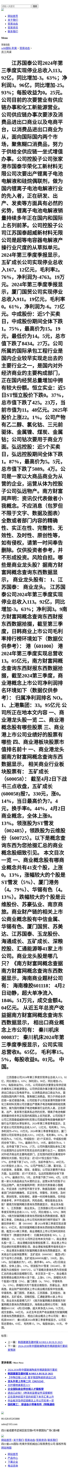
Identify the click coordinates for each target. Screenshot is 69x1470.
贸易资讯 (13, 27)
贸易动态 (13, 23)
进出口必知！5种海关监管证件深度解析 (30, 1393)
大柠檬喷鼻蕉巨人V (19, 1385)
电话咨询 (13, 1465)
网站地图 (6, 1447)
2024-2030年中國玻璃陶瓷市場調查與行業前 (32, 1369)
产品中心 (13, 1458)
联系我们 (13, 31)
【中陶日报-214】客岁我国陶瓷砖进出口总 (32, 1377)
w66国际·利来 (9, 48)
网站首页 (13, 16)
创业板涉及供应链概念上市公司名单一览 (31, 1400)
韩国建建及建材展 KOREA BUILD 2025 (40, 1342)
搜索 (35, 6)
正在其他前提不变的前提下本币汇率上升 (31, 1396)
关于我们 (13, 20)
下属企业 (13, 1462)
